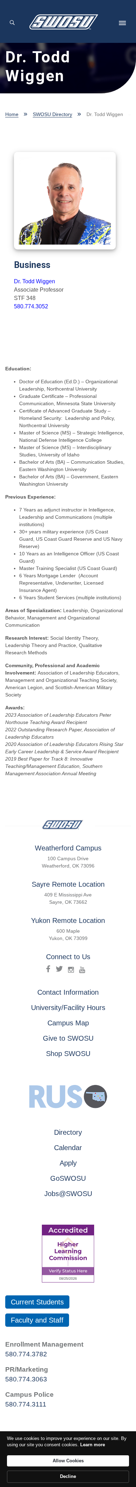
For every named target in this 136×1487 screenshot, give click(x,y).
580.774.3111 (25, 1404)
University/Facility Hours (68, 1007)
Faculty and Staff (37, 1320)
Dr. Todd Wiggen (34, 281)
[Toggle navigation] (122, 23)
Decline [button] (68, 1476)
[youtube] (82, 969)
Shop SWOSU (68, 1053)
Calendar (68, 1147)
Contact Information (68, 992)
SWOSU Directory (52, 114)
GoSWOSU (68, 1178)
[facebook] (48, 969)
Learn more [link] (92, 1444)
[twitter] (59, 969)
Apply (68, 1163)
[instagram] (71, 969)
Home (11, 114)
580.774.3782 (26, 1354)
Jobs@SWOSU (68, 1193)
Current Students (37, 1302)
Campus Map (68, 1023)
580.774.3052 (31, 306)
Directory (68, 1132)
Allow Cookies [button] (68, 1460)
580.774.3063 (26, 1379)
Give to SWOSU (68, 1038)
